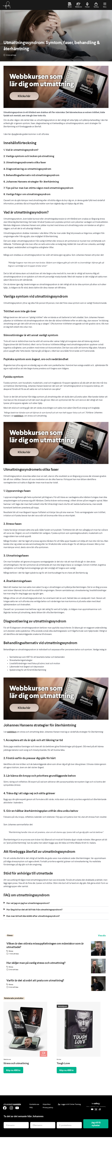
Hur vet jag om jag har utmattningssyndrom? (27, 903)
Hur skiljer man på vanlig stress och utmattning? (35, 962)
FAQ (31, 1107)
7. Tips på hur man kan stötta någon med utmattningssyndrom (38, 187)
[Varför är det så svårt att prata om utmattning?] (98, 983)
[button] (56, 903)
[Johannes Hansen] (7, 5)
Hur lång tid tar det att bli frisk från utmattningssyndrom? (34, 909)
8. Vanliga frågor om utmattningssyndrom (27, 194)
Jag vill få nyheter (95, 1124)
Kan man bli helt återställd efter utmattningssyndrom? (33, 915)
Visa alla (102, 935)
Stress (11, 951)
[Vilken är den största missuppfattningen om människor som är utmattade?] (98, 948)
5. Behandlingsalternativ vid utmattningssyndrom (31, 175)
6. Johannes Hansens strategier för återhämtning (31, 181)
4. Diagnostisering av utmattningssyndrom (27, 168)
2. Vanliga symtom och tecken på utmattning (29, 156)
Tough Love (63, 1063)
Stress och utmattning (16, 1063)
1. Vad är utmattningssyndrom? (21, 149)
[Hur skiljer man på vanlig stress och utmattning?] (98, 966)
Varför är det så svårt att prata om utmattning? (35, 980)
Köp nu (13, 1070)
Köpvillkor (47, 1104)
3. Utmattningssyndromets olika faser (25, 162)
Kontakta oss (34, 1104)
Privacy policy (48, 1107)
